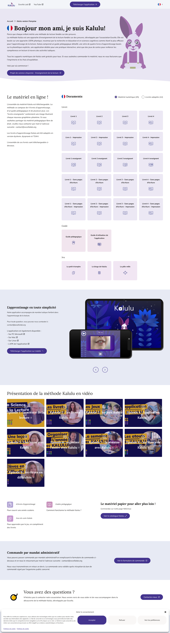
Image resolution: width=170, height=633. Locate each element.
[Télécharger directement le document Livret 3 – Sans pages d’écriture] (128, 194)
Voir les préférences (152, 620)
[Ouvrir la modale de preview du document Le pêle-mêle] (122, 278)
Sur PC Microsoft (15, 334)
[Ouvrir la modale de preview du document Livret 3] (122, 128)
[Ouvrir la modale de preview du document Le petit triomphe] (71, 278)
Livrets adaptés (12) (154, 97)
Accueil (10, 21)
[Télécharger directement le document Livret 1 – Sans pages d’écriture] (76, 194)
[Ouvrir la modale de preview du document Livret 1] (71, 128)
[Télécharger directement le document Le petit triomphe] (76, 278)
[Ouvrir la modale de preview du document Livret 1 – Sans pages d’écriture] (71, 194)
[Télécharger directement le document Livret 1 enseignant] (76, 170)
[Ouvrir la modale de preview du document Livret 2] (96, 128)
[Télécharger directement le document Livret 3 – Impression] (128, 149)
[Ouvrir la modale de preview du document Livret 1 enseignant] (71, 170)
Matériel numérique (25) (128, 97)
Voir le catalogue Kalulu (114, 516)
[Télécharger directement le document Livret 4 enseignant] (154, 170)
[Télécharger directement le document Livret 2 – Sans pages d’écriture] (102, 194)
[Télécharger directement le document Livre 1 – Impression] (76, 149)
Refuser (122, 620)
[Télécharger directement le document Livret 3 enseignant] (128, 170)
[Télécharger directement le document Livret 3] (128, 128)
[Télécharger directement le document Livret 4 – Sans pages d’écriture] (154, 194)
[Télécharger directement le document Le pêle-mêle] (128, 278)
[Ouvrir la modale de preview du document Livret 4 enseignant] (148, 170)
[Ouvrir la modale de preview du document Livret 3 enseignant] (122, 170)
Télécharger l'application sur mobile (25, 351)
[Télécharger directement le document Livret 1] (76, 128)
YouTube (37, 4)
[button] (165, 612)
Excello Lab (23, 4)
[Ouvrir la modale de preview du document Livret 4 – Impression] (148, 149)
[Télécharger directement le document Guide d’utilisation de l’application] (102, 250)
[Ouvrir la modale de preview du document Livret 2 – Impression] (96, 149)
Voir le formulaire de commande (131, 560)
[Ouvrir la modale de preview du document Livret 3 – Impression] (122, 149)
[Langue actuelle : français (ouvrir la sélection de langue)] (160, 4)
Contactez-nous (150, 597)
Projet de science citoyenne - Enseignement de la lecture (34, 73)
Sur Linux (12, 340)
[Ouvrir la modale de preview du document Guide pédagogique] (71, 248)
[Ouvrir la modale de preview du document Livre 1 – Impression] (71, 149)
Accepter (91, 620)
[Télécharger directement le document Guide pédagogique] (76, 248)
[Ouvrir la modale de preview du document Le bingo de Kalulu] (96, 278)
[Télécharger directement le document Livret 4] (154, 128)
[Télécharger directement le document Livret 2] (102, 128)
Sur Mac (11, 337)
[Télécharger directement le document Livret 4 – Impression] (154, 149)
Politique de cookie (9, 629)
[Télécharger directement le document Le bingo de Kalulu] (102, 278)
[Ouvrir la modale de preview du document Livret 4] (148, 128)
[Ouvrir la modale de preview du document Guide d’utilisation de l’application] (96, 250)
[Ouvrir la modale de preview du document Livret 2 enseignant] (96, 170)
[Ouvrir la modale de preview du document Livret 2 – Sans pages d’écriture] (96, 194)
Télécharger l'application (83, 4)
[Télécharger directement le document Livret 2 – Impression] (102, 149)
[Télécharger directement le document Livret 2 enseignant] (102, 170)
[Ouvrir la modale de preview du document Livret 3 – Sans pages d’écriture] (122, 194)
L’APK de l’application (17, 344)
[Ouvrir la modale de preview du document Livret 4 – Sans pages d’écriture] (148, 194)
